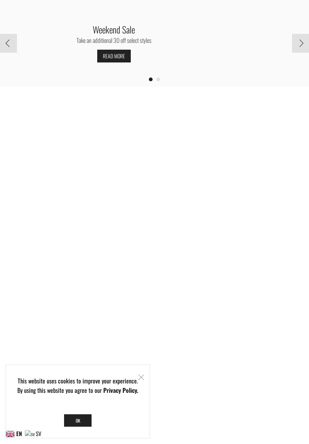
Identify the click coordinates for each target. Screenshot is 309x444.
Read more (114, 56)
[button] (151, 79)
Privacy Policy (120, 390)
